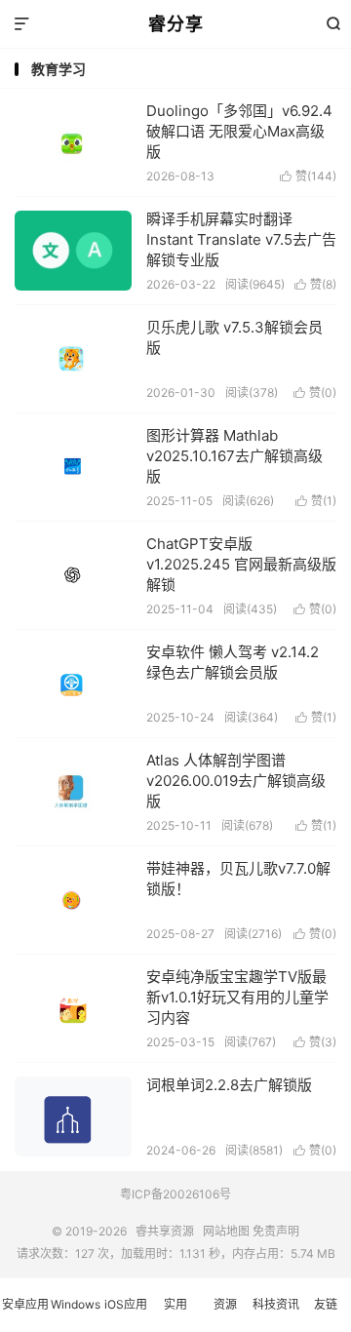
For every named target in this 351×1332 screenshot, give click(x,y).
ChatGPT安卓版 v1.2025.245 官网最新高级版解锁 (241, 564)
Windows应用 (75, 1314)
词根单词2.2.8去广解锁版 (229, 1085)
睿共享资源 (165, 1231)
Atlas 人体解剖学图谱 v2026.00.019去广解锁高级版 (236, 780)
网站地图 (226, 1231)
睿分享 (176, 24)
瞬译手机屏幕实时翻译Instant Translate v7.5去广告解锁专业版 (241, 239)
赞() (308, 176)
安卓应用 (25, 1304)
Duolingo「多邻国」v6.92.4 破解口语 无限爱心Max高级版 (239, 131)
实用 (175, 1304)
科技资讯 (276, 1304)
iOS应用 (125, 1304)
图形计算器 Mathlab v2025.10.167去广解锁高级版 (234, 456)
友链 (325, 1304)
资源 (225, 1304)
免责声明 (276, 1231)
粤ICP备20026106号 (175, 1194)
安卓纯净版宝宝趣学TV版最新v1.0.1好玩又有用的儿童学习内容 (237, 997)
